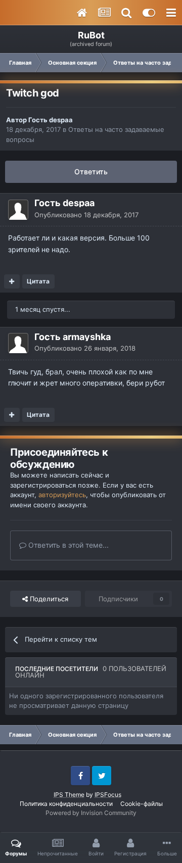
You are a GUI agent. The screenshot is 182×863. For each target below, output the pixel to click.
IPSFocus (108, 794)
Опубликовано (86, 215)
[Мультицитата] (12, 281)
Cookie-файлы (141, 803)
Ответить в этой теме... (67, 545)
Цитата (38, 281)
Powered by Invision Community (91, 813)
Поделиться (48, 599)
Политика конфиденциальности (66, 803)
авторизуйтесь (62, 495)
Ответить (91, 171)
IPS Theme (69, 794)
